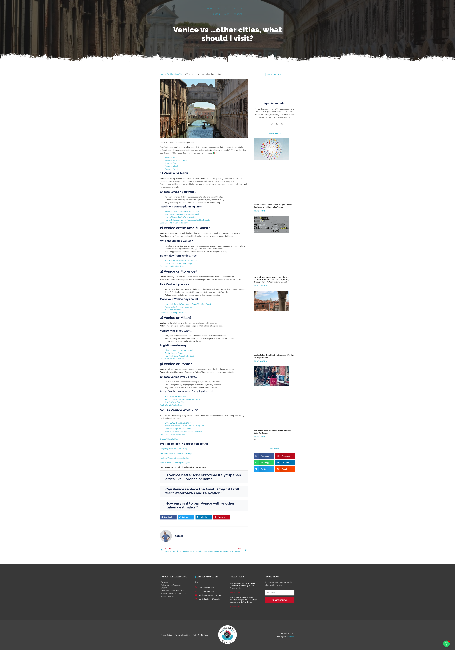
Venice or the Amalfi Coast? (176, 160)
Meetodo (290, 636)
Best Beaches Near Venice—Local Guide (181, 260)
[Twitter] (272, 124)
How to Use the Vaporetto (175, 396)
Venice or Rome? (171, 169)
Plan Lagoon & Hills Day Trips (172, 266)
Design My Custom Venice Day (172, 434)
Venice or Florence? (172, 163)
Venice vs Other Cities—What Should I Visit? (182, 211)
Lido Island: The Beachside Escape (178, 263)
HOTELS (216, 14)
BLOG (226, 14)
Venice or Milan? (171, 166)
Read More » (260, 211)
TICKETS (244, 8)
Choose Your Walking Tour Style (173, 312)
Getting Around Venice (174, 353)
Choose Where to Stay (169, 439)
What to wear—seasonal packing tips (175, 462)
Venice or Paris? (171, 157)
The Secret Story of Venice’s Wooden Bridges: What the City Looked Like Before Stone (243, 599)
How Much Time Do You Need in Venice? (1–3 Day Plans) (188, 304)
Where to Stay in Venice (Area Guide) (179, 350)
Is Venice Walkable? (172, 309)
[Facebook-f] (267, 124)
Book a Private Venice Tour (171, 405)
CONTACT (238, 14)
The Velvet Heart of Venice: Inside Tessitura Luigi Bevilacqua (272, 431)
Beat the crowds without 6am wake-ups (176, 453)
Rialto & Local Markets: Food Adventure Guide (183, 431)
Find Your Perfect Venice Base (172, 359)
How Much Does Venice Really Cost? (179, 356)
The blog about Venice (176, 74)
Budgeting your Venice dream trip (173, 449)
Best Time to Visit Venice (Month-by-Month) (182, 214)
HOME (210, 8)
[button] (168, 517)
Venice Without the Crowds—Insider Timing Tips (184, 426)
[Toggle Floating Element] (446, 644)
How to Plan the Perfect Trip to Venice (180, 217)
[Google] (277, 124)
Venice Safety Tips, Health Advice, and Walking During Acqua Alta (274, 356)
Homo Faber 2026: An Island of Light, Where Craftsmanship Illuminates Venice (273, 205)
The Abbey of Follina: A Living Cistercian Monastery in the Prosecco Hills (242, 585)
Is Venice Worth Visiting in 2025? (178, 423)
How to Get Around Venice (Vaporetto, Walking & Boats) (187, 220)
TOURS (233, 8)
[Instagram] (282, 124)
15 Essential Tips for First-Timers (178, 428)
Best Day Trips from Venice (176, 402)
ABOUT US (221, 8)
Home (162, 74)
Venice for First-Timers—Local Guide (179, 307)
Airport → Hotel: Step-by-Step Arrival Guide (182, 399)
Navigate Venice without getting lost (174, 458)
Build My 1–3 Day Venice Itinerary (174, 223)
